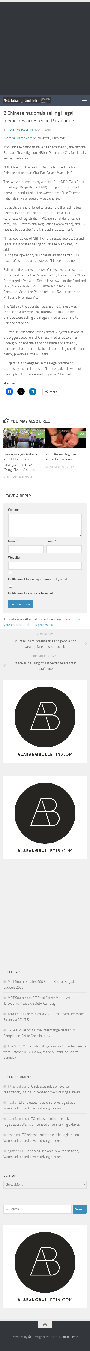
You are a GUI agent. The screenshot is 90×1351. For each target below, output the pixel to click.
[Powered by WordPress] (29, 1336)
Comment (16, 510)
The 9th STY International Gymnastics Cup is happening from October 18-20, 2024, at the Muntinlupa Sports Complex (44, 1052)
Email (51, 541)
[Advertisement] (45, 47)
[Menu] (84, 100)
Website (14, 557)
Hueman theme (68, 1337)
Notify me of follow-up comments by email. (38, 579)
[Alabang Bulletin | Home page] (35, 100)
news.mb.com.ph (24, 138)
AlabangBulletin (20, 129)
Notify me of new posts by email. (31, 593)
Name (13, 541)
